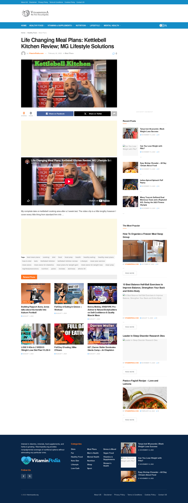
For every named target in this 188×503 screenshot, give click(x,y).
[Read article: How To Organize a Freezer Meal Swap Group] (145, 251)
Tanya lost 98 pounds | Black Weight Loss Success (152, 130)
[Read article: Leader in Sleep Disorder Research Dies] (145, 350)
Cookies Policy (70, 2)
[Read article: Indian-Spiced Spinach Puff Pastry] (130, 184)
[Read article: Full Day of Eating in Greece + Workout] (69, 293)
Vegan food (108, 453)
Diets (73, 449)
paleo (53, 269)
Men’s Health (93, 453)
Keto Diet (75, 460)
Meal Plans (43, 33)
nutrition (45, 269)
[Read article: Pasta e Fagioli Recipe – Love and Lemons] (145, 398)
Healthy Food (36, 25)
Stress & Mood (109, 449)
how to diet (26, 261)
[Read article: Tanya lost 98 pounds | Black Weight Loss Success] (130, 133)
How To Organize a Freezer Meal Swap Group (143, 235)
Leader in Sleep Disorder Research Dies (144, 335)
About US (24, 2)
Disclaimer (33, 2)
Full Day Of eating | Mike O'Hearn (65, 348)
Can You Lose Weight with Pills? (151, 147)
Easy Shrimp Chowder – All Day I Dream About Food (153, 164)
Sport (89, 468)
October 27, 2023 (147, 264)
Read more (131, 273)
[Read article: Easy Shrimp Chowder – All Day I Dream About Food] (130, 167)
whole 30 (82, 269)
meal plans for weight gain (67, 265)
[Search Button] (166, 25)
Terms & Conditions (56, 2)
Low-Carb (75, 468)
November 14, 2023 (148, 363)
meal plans (26, 265)
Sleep (89, 464)
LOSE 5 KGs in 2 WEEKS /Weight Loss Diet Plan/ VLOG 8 (35, 348)
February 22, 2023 (55, 53)
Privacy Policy (43, 2)
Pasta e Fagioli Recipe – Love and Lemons (140, 382)
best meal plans (33, 257)
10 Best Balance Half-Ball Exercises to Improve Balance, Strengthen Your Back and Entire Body (144, 287)
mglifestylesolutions (30, 269)
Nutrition (81, 25)
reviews (62, 269)
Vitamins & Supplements (60, 25)
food (60, 257)
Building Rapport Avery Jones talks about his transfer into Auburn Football (35, 309)
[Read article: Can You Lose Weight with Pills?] (130, 150)
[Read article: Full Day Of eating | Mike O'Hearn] (69, 333)
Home (23, 25)
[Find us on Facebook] (23, 476)
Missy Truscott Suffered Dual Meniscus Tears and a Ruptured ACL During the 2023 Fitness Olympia (153, 201)
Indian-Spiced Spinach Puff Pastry (151, 181)
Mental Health (111, 25)
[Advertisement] (69, 138)
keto (36, 261)
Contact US (80, 2)
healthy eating (89, 257)
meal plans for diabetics (44, 265)
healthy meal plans (106, 257)
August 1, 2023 (28, 316)
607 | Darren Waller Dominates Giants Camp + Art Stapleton (102, 348)
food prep (69, 257)
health (78, 257)
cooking (46, 257)
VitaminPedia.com (36, 53)
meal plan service (97, 261)
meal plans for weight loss (92, 265)
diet (53, 257)
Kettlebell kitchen (48, 261)
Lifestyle (95, 25)
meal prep (110, 265)
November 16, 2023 (148, 135)
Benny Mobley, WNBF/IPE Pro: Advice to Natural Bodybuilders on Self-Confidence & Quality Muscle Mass (102, 311)
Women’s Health (107, 464)
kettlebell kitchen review (68, 261)
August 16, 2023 (147, 318)
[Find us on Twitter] (29, 476)
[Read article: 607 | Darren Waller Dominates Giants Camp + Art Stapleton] (102, 333)
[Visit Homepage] (41, 13)
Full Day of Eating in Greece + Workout (68, 308)
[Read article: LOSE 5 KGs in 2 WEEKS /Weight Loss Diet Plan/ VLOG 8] (36, 333)
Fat (72, 453)
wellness (71, 269)
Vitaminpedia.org (32, 495)
